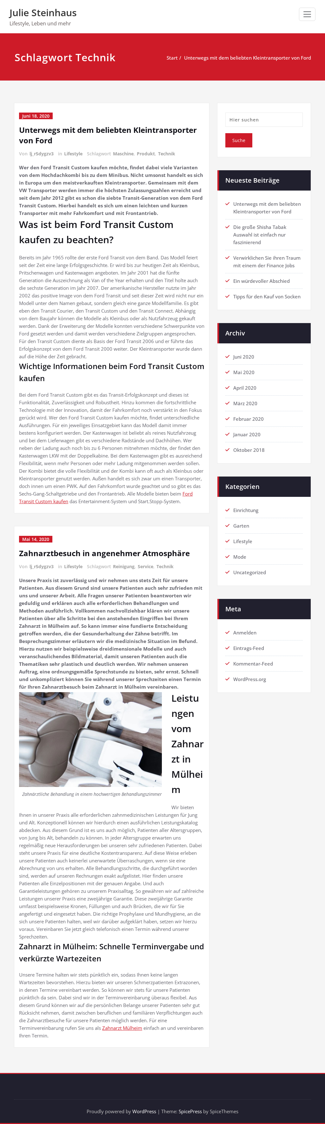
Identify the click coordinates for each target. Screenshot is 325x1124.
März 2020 (245, 403)
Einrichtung (245, 510)
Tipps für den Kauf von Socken (267, 296)
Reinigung (124, 566)
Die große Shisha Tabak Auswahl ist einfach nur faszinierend (259, 234)
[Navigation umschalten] (307, 14)
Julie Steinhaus (43, 12)
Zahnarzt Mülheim (122, 1028)
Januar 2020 (247, 434)
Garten (241, 526)
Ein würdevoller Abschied (261, 281)
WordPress (144, 1111)
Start (172, 58)
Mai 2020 (244, 372)
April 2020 (244, 388)
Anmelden (244, 632)
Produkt (146, 154)
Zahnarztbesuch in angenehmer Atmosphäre (104, 553)
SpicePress (190, 1111)
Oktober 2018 (249, 450)
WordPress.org (249, 679)
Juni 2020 (243, 357)
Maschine (123, 154)
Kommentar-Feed (253, 663)
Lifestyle (73, 154)
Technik (166, 154)
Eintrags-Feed (248, 648)
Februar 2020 (248, 419)
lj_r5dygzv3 (42, 154)
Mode (239, 557)
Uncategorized (249, 572)
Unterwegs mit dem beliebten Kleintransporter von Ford (247, 58)
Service (145, 566)
